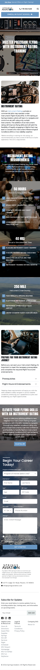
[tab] (20, 379)
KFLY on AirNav (6, 652)
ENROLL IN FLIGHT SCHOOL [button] (18, 14)
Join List (31, 613)
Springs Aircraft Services (4, 637)
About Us (31, 624)
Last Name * (25, 479)
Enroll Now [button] (19, 444)
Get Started (20, 547)
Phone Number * (18, 506)
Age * (4, 488)
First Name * (6, 479)
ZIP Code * (24, 488)
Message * (5, 515)
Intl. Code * (6, 506)
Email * (5, 497)
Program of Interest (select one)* (12, 469)
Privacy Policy (19, 631)
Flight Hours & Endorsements (16, 384)
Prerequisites (8, 379)
